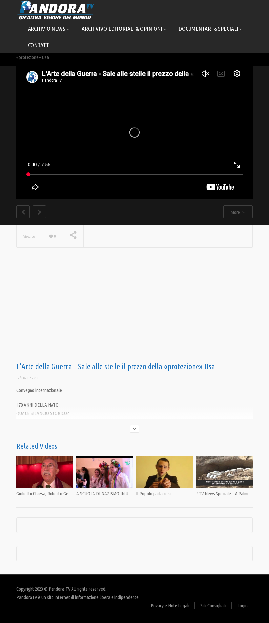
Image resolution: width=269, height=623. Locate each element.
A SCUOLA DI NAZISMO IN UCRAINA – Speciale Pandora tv (129, 493)
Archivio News (47, 28)
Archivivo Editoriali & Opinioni (123, 28)
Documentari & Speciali (209, 28)
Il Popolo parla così (153, 493)
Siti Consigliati (213, 605)
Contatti (39, 45)
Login (243, 605)
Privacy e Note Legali (170, 605)
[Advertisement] (134, 310)
